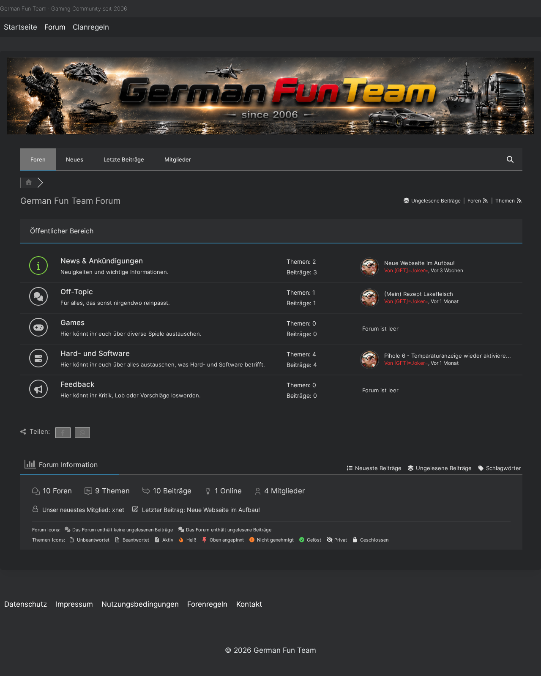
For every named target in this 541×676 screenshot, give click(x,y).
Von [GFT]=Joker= (406, 270)
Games (72, 322)
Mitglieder (177, 159)
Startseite (20, 27)
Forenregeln (207, 604)
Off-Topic (76, 291)
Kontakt (249, 604)
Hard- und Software (95, 353)
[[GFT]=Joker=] (369, 266)
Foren (38, 159)
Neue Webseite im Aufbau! (419, 263)
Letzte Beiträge (124, 159)
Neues (74, 159)
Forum (55, 27)
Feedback (77, 384)
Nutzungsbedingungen (140, 604)
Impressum (74, 604)
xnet (118, 509)
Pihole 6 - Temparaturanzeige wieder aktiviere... (447, 355)
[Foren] (29, 183)
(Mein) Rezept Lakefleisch (418, 293)
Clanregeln (91, 27)
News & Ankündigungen (101, 261)
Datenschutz (25, 604)
